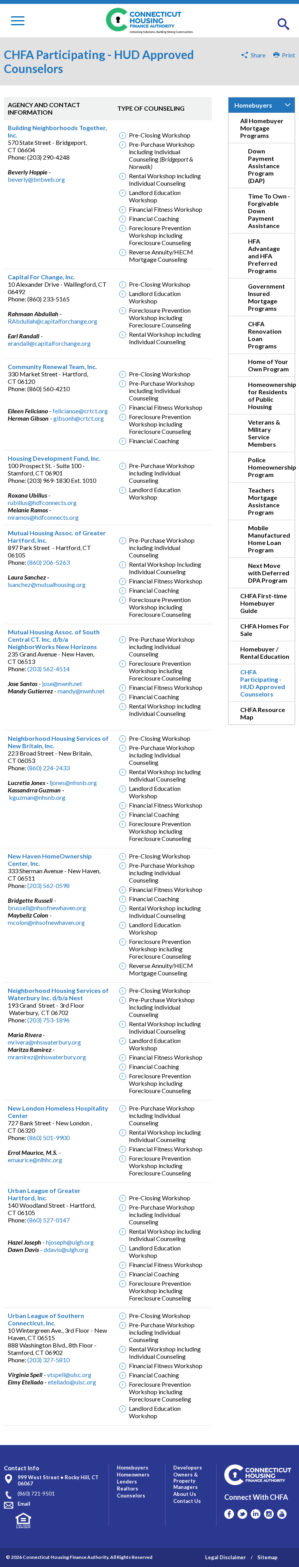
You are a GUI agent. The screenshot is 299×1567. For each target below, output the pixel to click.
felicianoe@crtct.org (80, 410)
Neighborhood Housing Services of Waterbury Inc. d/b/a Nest (58, 994)
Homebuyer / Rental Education (264, 652)
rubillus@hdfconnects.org (42, 502)
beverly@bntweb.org (36, 179)
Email (24, 1504)
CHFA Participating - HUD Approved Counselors (262, 683)
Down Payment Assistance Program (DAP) (264, 165)
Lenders (127, 1481)
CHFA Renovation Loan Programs (264, 335)
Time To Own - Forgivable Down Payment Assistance (269, 210)
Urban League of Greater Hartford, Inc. (44, 1194)
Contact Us (187, 1501)
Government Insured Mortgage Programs (266, 297)
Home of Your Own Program (268, 365)
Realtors (127, 1488)
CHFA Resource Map (262, 713)
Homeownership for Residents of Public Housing (271, 395)
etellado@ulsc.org (72, 1382)
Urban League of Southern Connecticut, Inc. (46, 1319)
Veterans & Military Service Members (264, 433)
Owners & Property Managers (185, 1480)
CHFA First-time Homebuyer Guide (263, 603)
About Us (184, 1494)
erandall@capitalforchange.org (49, 343)
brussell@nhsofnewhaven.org (47, 907)
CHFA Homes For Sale (264, 629)
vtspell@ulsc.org (69, 1374)
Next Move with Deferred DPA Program (268, 573)
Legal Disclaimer (225, 1557)
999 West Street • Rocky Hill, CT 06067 (58, 1480)
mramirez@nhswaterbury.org (47, 1056)
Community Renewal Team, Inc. (52, 366)
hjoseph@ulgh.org (70, 1242)
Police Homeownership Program (271, 467)
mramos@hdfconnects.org (43, 517)
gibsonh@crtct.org (78, 418)
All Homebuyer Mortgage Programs (261, 128)
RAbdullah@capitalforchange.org (52, 321)
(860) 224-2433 (48, 767)
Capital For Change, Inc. (41, 276)
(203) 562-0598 (48, 885)
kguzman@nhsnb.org (37, 797)
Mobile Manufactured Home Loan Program (269, 539)
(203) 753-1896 (48, 1020)
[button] (283, 24)
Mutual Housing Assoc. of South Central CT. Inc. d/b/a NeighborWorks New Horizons (54, 639)
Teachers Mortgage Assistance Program (264, 501)
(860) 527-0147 (48, 1220)
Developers (187, 1467)
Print (287, 55)
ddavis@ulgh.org (66, 1249)
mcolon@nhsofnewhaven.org (46, 922)
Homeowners (133, 1474)
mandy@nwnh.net (81, 691)
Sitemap (267, 1557)
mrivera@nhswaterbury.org (44, 1042)
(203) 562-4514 (48, 668)
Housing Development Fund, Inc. (54, 458)
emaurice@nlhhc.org (35, 1159)
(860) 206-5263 (48, 562)
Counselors (131, 1495)
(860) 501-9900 (48, 1137)
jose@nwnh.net (62, 683)
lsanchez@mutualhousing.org (47, 584)
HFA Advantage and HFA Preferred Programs (264, 255)
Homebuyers (253, 105)
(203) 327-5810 (48, 1359)
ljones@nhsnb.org (73, 782)
